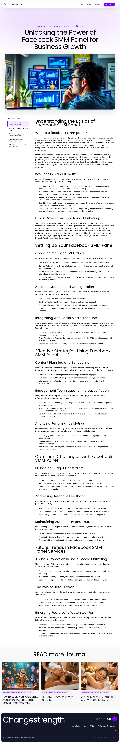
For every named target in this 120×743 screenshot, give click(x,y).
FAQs (92, 726)
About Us (97, 737)
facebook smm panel (45, 138)
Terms (109, 737)
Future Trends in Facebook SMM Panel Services (18, 145)
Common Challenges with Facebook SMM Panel (16, 140)
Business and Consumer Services (48, 26)
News (85, 726)
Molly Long (81, 26)
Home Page (75, 726)
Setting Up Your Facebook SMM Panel (18, 129)
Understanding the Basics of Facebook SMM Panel (17, 123)
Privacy (103, 737)
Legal (114, 737)
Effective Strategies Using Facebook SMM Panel (16, 134)
